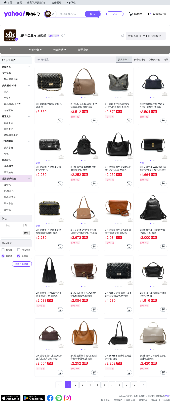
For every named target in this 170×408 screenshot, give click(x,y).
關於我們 (118, 400)
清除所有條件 (21, 263)
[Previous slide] (37, 81)
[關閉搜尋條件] (53, 14)
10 (133, 384)
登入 (114, 14)
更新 (167, 395)
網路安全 (143, 400)
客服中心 (105, 400)
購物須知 (130, 400)
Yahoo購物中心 (22, 14)
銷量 (166, 59)
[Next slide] (62, 81)
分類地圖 (165, 400)
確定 (26, 233)
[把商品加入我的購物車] (60, 121)
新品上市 (83, 49)
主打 (12, 49)
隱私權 (154, 400)
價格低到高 (139, 59)
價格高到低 (154, 59)
